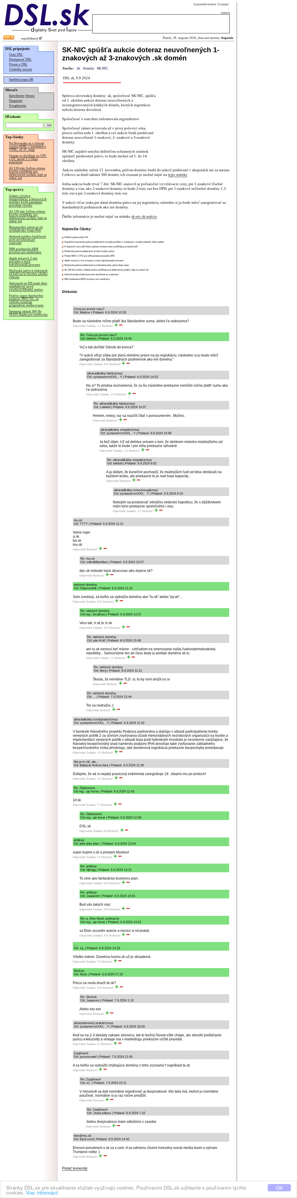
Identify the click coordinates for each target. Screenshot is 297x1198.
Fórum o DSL (18, 64)
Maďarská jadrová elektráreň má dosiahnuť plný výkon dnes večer (96, 265)
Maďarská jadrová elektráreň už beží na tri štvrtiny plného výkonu (28, 274)
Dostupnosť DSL (20, 59)
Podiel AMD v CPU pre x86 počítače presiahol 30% (89, 256)
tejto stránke (177, 174)
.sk (78, 68)
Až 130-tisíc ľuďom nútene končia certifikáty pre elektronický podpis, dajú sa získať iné (28, 173)
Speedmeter (17, 95)
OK (279, 1187)
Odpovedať (79, 326)
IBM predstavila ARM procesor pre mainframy (25, 250)
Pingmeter (16, 100)
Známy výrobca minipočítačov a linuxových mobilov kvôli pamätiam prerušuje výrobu (28, 200)
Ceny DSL (16, 54)
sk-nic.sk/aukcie (144, 216)
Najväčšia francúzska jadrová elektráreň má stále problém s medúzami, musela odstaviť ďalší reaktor (114, 242)
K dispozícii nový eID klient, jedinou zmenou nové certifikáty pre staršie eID (101, 246)
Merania (30, 95)
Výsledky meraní (20, 69)
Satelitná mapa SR (21, 79)
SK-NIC (102, 68)
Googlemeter (17, 105)
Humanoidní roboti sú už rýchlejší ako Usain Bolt (26, 229)
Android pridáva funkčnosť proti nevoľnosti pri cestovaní (27, 239)
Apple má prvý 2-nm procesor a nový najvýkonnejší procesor (24, 261)
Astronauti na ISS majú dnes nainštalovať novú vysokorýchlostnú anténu (28, 286)
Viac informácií (42, 1192)
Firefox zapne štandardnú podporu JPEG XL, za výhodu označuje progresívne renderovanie (26, 300)
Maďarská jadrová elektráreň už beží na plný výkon (89, 251)
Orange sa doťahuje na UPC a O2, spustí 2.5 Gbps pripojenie (27, 159)
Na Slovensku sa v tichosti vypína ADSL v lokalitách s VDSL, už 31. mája (27, 146)
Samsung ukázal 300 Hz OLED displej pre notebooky (28, 313)
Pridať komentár (75, 1168)
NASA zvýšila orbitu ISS (76, 237)
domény (88, 68)
